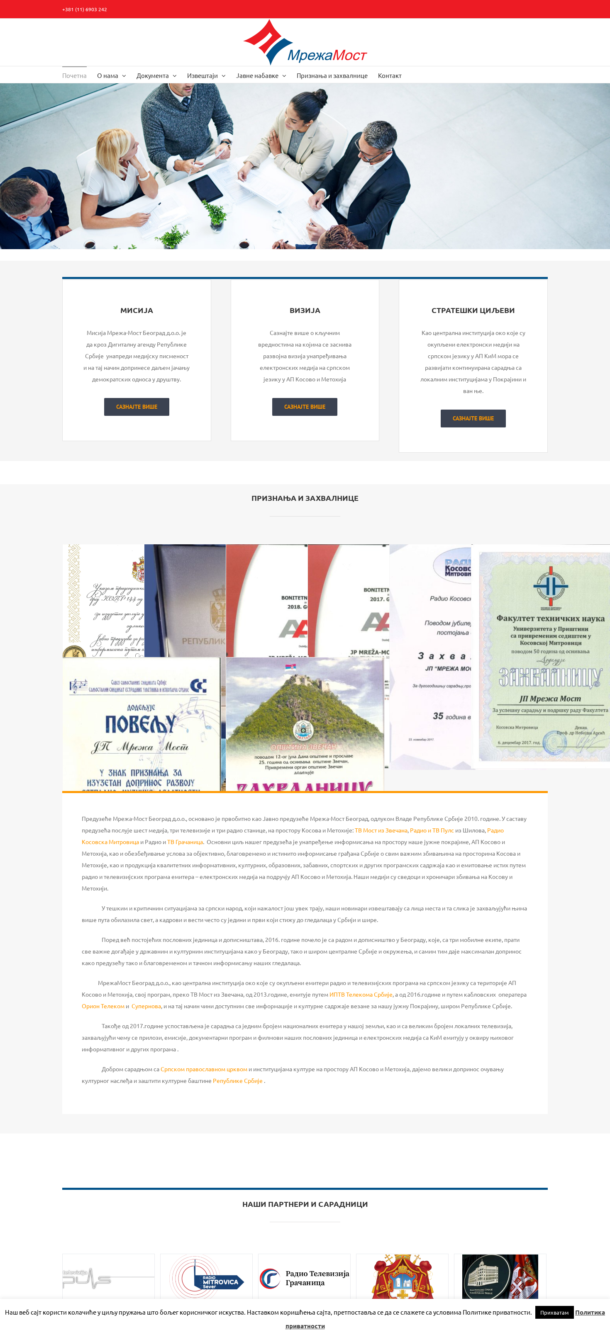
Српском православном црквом (204, 1069)
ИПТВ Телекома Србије (361, 994)
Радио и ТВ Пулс (432, 830)
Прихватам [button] (554, 1312)
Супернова (146, 1005)
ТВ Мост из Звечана (381, 830)
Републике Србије (237, 1080)
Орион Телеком (103, 1005)
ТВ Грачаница (185, 841)
